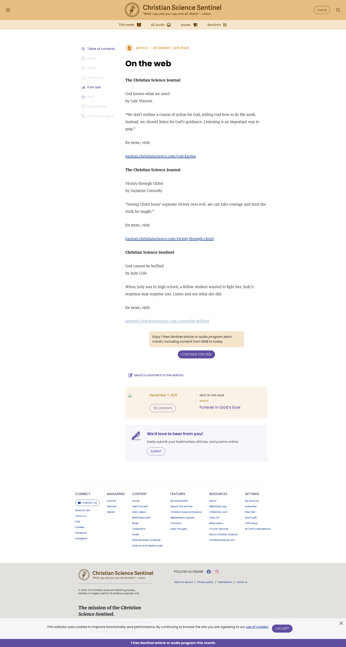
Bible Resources (141, 517)
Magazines (116, 494)
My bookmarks (179, 501)
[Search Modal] (338, 10)
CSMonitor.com (218, 512)
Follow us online (188, 571)
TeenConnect (140, 506)
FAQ (77, 521)
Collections (138, 529)
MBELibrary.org (217, 506)
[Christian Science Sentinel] (173, 10)
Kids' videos (139, 512)
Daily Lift (214, 517)
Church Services (218, 529)
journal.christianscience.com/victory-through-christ (169, 238)
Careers (79, 527)
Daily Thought (178, 529)
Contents (165, 408)
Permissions (225, 582)
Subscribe (250, 506)
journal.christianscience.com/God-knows (160, 156)
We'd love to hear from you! (175, 433)
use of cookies (257, 627)
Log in (322, 10)
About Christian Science (223, 534)
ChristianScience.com (222, 540)
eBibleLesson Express (182, 517)
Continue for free (196, 354)
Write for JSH (82, 510)
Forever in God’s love (220, 407)
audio (147, 545)
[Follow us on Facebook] (208, 571)
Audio (135, 534)
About (212, 501)
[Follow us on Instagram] (216, 571)
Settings (252, 494)
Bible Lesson (216, 523)
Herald (111, 512)
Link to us (80, 516)
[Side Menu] (8, 10)
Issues (135, 501)
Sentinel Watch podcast (146, 540)
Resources (218, 494)
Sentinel (111, 506)
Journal (111, 501)
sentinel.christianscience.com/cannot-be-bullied (167, 321)
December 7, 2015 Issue (171, 48)
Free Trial (250, 512)
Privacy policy (205, 582)
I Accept (282, 628)
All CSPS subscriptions (258, 529)
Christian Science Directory (186, 512)
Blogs (135, 523)
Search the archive (181, 506)
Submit (156, 451)
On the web (148, 63)
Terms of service (183, 582)
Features (177, 494)
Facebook (81, 533)
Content (139, 494)
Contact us (89, 502)
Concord (175, 523)
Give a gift (251, 517)
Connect (83, 494)
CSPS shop (251, 523)
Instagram (81, 538)
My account (252, 501)
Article (142, 48)
